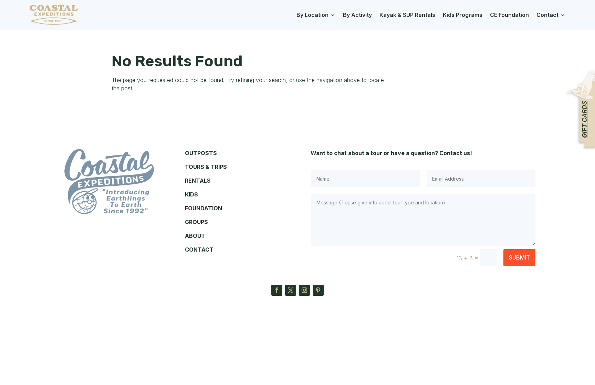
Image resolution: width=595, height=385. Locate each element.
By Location (312, 14)
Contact (547, 14)
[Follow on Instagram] (304, 290)
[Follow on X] (290, 290)
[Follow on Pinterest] (318, 290)
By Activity (357, 14)
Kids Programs (462, 14)
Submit (519, 257)
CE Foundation (509, 14)
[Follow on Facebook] (276, 290)
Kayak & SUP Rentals (407, 14)
